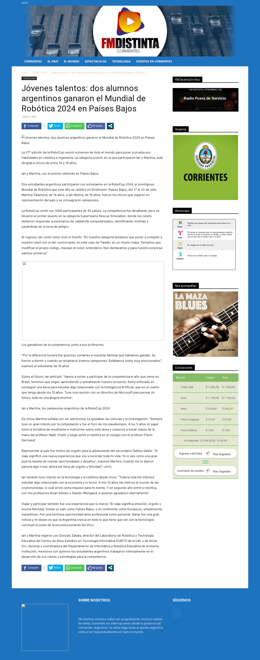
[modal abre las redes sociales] (110, 126)
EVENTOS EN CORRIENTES (154, 61)
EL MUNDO (71, 61)
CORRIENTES (33, 61)
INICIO (25, 2)
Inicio (24, 72)
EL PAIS (53, 61)
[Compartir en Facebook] (31, 126)
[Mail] (235, 3)
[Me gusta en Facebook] (95, 126)
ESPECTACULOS (95, 61)
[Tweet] (55, 126)
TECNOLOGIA (121, 61)
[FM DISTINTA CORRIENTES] (130, 31)
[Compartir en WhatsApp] (74, 126)
